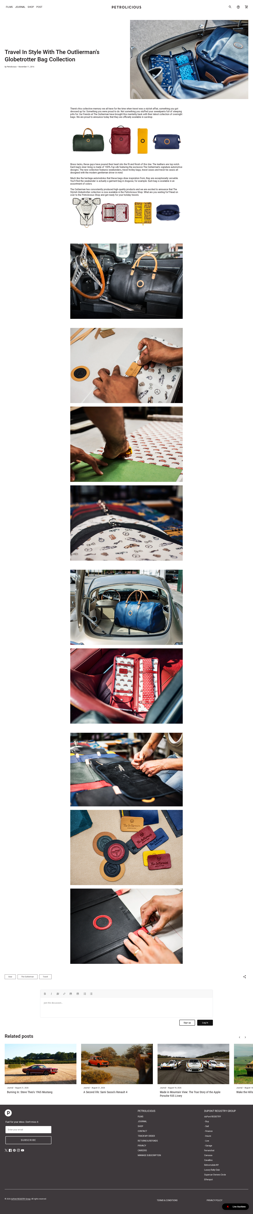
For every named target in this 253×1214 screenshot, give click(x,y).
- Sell (206, 1126)
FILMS (9, 7)
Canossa (208, 1155)
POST (39, 7)
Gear (10, 977)
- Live (206, 1141)
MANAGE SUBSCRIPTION (149, 1155)
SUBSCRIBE (28, 1140)
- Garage (208, 1145)
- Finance (208, 1131)
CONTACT (142, 1131)
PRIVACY (142, 1145)
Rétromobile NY (211, 1165)
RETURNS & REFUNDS (148, 1141)
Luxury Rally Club (212, 1170)
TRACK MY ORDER (146, 1136)
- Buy (206, 1121)
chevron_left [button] (239, 1037)
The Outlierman (27, 977)
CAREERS (142, 1150)
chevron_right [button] (245, 1037)
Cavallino (208, 1160)
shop (149, 117)
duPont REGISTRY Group (20, 1199)
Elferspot (208, 1179)
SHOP (31, 7)
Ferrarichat (209, 1150)
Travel (45, 977)
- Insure (207, 1136)
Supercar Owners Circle (215, 1175)
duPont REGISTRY (212, 1116)
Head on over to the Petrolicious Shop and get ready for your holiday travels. (124, 193)
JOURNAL (20, 7)
